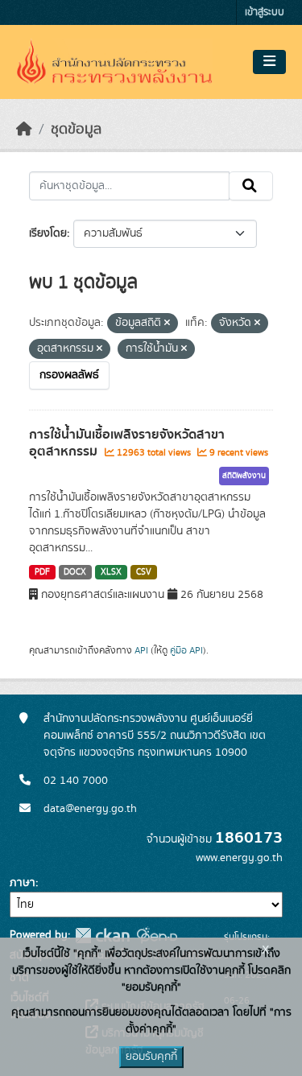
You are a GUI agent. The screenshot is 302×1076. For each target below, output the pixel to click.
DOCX (75, 572)
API (141, 650)
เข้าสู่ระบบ (264, 12)
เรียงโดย (48, 233)
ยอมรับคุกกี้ (151, 1057)
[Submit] (251, 185)
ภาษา (22, 883)
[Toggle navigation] (269, 62)
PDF (42, 572)
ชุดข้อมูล (76, 129)
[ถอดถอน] (167, 323)
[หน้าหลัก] (24, 129)
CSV (143, 572)
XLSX (111, 572)
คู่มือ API (186, 650)
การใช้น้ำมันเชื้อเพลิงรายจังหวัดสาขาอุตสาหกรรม (127, 443)
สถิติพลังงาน (244, 475)
